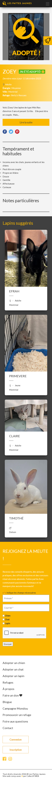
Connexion (16, 739)
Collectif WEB (32, 776)
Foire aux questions (15, 721)
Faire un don (11, 695)
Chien (7, 615)
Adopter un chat (13, 669)
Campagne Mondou (15, 708)
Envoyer (8, 644)
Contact (8, 728)
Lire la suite (26, 122)
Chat (7, 619)
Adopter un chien (14, 663)
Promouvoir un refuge (17, 715)
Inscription (16, 749)
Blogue (7, 702)
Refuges (8, 682)
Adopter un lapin (13, 676)
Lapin (7, 623)
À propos (8, 689)
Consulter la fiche (26, 262)
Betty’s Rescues (18, 95)
